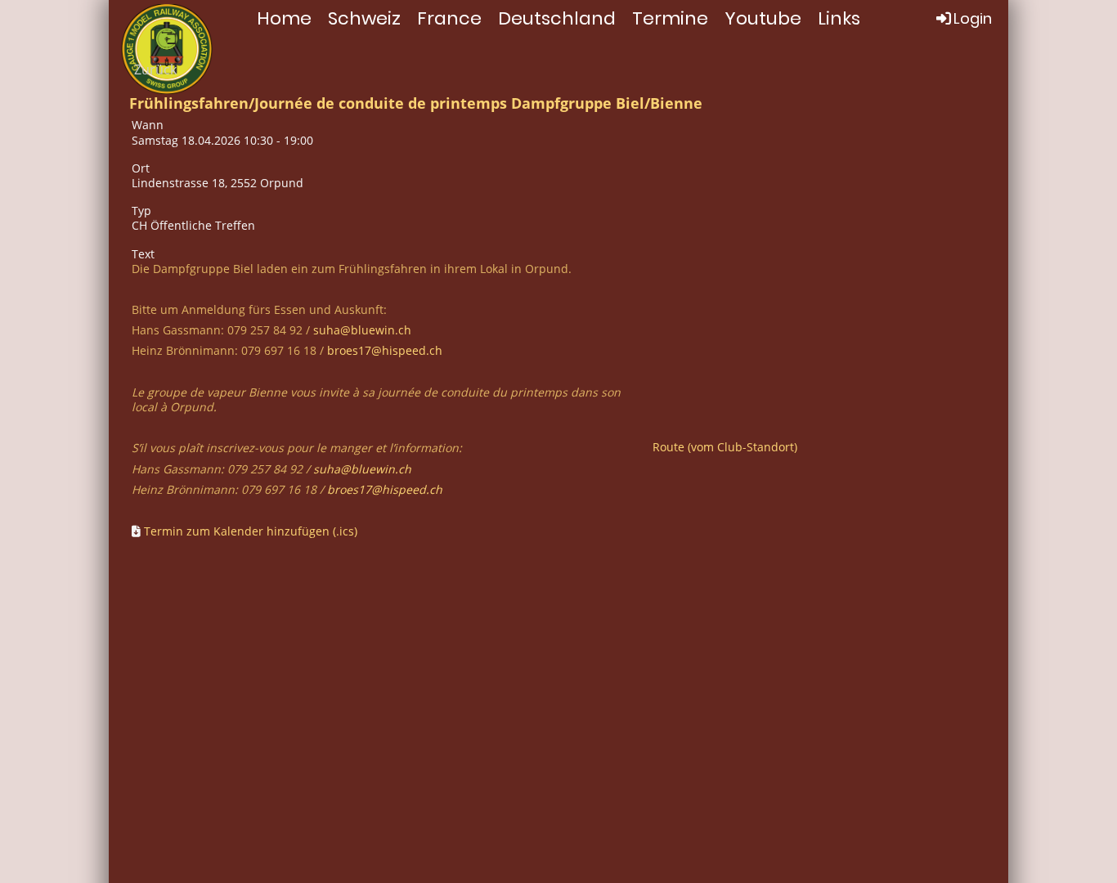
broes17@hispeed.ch (384, 350)
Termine (670, 18)
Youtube (762, 18)
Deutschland (557, 18)
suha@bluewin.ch (362, 330)
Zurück (155, 69)
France (449, 18)
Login (972, 18)
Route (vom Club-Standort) (725, 447)
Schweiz (364, 18)
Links (839, 18)
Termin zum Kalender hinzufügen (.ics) (250, 531)
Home (284, 18)
